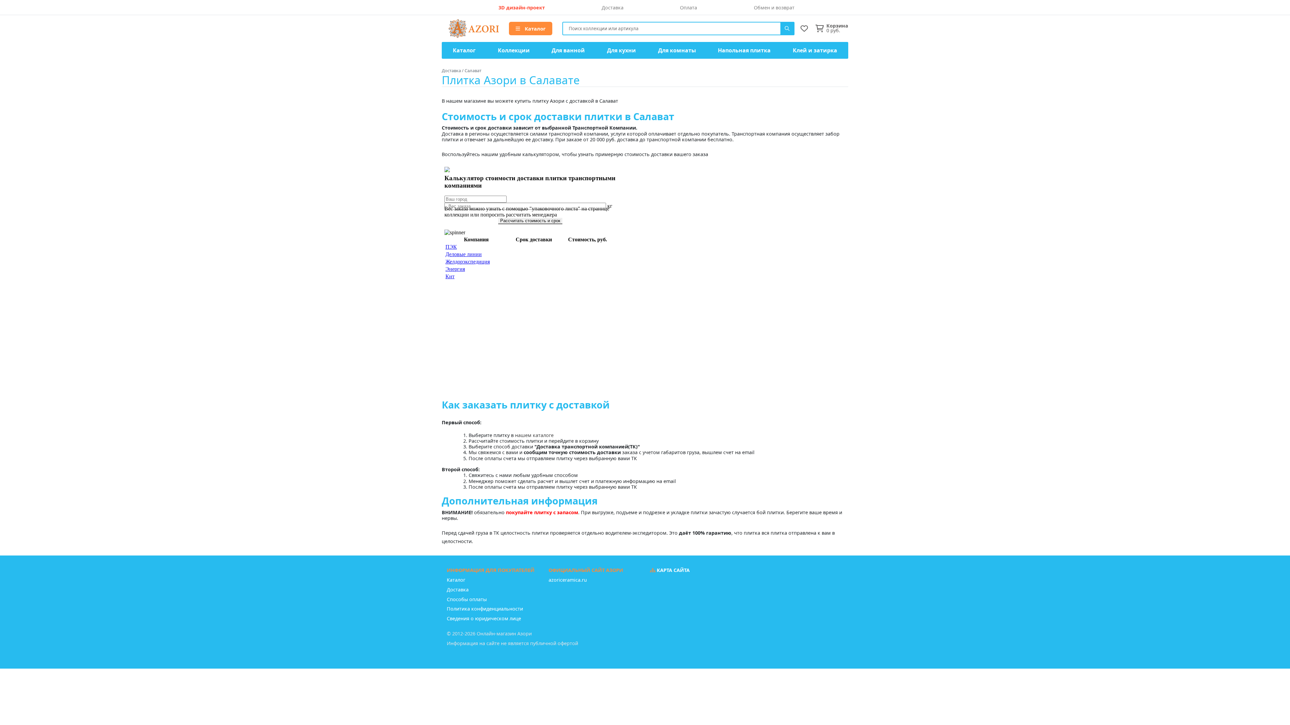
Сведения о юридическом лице (484, 618)
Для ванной (568, 50)
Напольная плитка (744, 50)
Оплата (688, 7)
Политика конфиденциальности (485, 609)
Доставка (613, 7)
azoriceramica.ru (568, 580)
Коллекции (514, 50)
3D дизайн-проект (522, 7)
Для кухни (621, 50)
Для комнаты (677, 50)
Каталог (534, 28)
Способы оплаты (467, 599)
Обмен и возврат (774, 7)
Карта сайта (672, 570)
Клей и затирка (815, 50)
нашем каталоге (534, 435)
